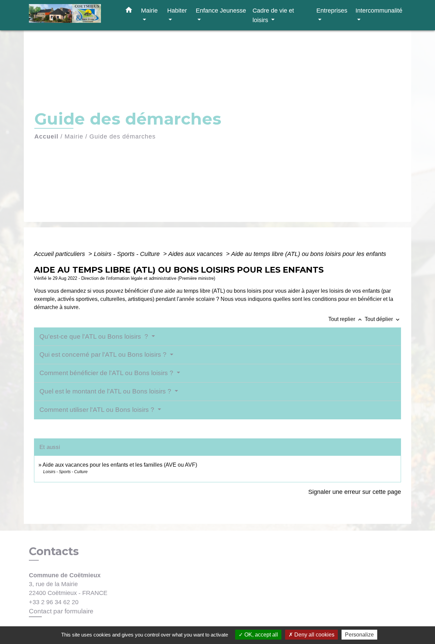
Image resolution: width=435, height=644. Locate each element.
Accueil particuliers (60, 254)
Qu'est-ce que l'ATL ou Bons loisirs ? (94, 336)
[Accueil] (71, 15)
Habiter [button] (177, 10)
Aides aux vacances (196, 254)
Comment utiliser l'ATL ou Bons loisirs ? (97, 409)
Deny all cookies (313, 635)
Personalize (359, 635)
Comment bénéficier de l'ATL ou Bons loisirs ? (107, 372)
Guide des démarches (122, 136)
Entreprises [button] (331, 10)
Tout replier (345, 319)
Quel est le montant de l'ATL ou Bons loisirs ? (106, 391)
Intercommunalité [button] (378, 10)
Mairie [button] (149, 10)
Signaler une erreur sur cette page (354, 491)
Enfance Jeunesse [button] (221, 10)
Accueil (46, 136)
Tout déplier (383, 319)
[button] (128, 11)
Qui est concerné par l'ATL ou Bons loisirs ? (103, 354)
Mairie (74, 136)
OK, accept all (260, 635)
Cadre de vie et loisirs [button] (273, 15)
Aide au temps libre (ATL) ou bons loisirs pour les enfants (308, 254)
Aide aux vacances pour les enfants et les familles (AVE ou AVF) (119, 465)
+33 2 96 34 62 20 (54, 602)
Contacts (54, 551)
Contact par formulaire (61, 611)
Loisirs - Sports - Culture (127, 254)
